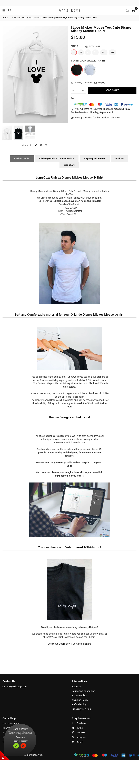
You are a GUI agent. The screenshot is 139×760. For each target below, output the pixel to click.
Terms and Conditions (83, 691)
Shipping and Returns (94, 158)
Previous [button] (5, 74)
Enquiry (101, 82)
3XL (112, 52)
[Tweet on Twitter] (36, 145)
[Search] (10, 10)
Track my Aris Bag (81, 709)
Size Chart (94, 46)
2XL (103, 52)
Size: (85, 46)
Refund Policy (79, 704)
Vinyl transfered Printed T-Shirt (25, 17)
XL (95, 52)
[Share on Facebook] (30, 145)
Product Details (21, 158)
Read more (20, 737)
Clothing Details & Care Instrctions (56, 158)
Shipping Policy (80, 700)
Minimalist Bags (11, 723)
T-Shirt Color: (88, 60)
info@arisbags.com (17, 686)
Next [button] (65, 74)
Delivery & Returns (83, 82)
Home (5, 17)
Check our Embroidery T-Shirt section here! (69, 643)
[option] (35, 74)
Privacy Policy (79, 695)
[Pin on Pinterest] (41, 145)
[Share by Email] (46, 145)
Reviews (119, 158)
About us (77, 686)
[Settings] (127, 10)
